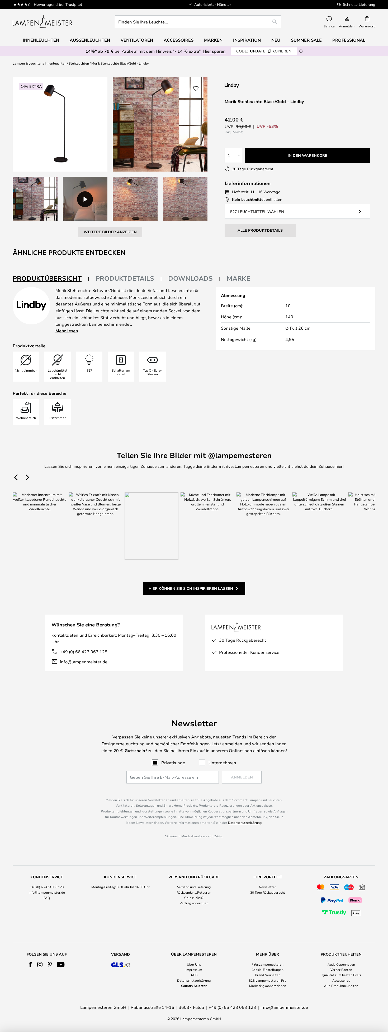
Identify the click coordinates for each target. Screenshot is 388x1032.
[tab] (51, 278)
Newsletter (267, 887)
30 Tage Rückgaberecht (267, 892)
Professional (348, 40)
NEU (275, 40)
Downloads (190, 278)
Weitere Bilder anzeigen (110, 231)
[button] (35, 199)
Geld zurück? (194, 897)
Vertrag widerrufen (194, 903)
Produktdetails (125, 278)
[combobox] (198, 22)
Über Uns (194, 964)
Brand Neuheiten (267, 975)
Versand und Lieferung (194, 887)
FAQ (47, 897)
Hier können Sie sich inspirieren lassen (191, 588)
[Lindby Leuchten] (253, 85)
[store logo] (42, 21)
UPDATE (263, 50)
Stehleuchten (79, 63)
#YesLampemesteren (267, 964)
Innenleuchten (55, 63)
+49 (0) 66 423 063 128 (83, 651)
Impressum (194, 969)
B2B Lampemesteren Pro (267, 980)
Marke (238, 278)
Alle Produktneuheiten (341, 986)
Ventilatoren (137, 40)
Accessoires (341, 980)
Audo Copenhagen (341, 964)
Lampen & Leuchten (27, 63)
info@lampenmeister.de (83, 661)
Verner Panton (341, 969)
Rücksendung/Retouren (194, 892)
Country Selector (194, 986)
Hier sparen (214, 51)
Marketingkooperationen (267, 986)
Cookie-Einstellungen (267, 969)
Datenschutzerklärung (245, 822)
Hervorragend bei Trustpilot (58, 4)
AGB (194, 975)
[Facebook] (30, 964)
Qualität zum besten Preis (341, 975)
